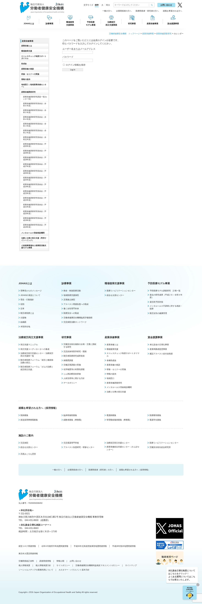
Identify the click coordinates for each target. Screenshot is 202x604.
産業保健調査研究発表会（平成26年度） (34, 172)
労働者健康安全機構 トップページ (124, 33)
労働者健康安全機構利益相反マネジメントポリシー (97, 565)
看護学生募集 (155, 420)
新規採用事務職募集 (29, 420)
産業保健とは (26, 46)
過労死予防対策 (156, 302)
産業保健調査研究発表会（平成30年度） (34, 145)
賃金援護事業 (173, 23)
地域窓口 (110, 378)
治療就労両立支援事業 (111, 23)
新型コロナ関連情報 (27, 546)
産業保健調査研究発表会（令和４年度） (34, 118)
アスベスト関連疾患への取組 (75, 304)
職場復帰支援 (26, 51)
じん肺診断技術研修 (72, 374)
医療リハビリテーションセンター (121, 291)
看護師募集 (111, 415)
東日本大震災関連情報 (28, 553)
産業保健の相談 (27, 69)
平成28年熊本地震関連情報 (124, 546)
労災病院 (24, 443)
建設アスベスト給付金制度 (161, 354)
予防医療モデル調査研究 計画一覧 (165, 291)
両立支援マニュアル (29, 344)
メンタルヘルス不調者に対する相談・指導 (166, 307)
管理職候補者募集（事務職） (119, 420)
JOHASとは (29, 23)
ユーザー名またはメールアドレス (78, 49)
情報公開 (60, 561)
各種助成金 (111, 360)
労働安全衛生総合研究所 (160, 447)
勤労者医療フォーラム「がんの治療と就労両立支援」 (36, 368)
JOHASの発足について (30, 295)
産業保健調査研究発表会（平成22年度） (34, 199)
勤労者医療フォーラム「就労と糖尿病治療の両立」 (36, 361)
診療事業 (49, 23)
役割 (22, 304)
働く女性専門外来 (71, 308)
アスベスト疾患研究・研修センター (78, 447)
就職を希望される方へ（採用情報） (38, 408)
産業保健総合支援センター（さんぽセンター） (122, 448)
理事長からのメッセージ (31, 291)
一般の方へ (107, 11)
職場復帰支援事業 (70, 23)
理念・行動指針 (27, 299)
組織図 (23, 322)
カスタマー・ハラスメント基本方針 (74, 570)
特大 (108, 5)
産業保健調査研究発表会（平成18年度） (34, 226)
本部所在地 (25, 326)
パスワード (67, 57)
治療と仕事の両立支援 (116, 392)
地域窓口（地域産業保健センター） (33, 85)
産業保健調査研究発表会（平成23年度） (34, 192)
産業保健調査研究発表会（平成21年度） (34, 206)
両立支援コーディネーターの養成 (34, 349)
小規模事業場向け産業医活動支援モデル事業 (33, 246)
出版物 (23, 318)
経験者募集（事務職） (73, 420)
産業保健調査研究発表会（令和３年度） (34, 125)
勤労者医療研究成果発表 (74, 356)
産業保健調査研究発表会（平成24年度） (34, 185)
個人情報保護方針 (43, 565)
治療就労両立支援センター (118, 443)
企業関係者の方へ (124, 11)
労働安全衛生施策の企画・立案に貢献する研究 (79, 345)
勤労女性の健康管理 (158, 313)
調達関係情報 (45, 561)
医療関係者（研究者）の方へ (101, 470)
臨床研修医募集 (70, 415)
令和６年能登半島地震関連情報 (54, 546)
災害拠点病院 (69, 299)
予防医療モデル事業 (91, 23)
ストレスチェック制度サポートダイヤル (33, 57)
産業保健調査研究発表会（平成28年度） (34, 158)
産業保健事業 (152, 23)
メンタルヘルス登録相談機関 (33, 233)
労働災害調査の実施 (72, 365)
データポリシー (70, 383)
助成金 (24, 64)
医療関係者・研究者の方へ (147, 11)
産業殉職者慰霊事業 (158, 349)
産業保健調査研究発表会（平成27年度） (34, 165)
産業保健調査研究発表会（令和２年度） (34, 131)
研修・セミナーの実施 (30, 74)
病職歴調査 (68, 360)
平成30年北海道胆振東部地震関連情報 (90, 546)
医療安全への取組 (71, 313)
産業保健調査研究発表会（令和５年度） (34, 111)
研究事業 (132, 23)
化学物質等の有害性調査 (74, 369)
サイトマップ (131, 565)
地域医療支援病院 (71, 295)
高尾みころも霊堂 (28, 454)
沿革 (22, 308)
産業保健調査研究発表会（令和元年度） (34, 138)
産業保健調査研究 (163, 33)
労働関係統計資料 (26, 561)
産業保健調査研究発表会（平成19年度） (34, 219)
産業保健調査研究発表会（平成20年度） (34, 212)
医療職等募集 (155, 415)
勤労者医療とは (27, 313)
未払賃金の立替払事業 (159, 344)
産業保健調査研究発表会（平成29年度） (34, 152)
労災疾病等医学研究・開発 (75, 351)
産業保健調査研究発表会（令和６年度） (34, 104)
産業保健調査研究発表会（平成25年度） (34, 179)
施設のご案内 (26, 435)
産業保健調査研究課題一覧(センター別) (35, 98)
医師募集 (24, 415)
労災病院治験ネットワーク (75, 322)
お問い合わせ (166, 5)
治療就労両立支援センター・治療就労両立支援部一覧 (36, 354)
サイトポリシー (63, 565)
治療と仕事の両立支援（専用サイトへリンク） (33, 239)
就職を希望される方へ (172, 11)
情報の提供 (25, 79)
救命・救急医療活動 (72, 291)
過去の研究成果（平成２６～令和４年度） (166, 296)
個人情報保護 (24, 565)
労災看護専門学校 (71, 443)
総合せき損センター (115, 295)
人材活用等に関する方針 (74, 378)
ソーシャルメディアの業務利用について (36, 570)
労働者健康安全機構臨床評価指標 (77, 318)
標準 (97, 5)
